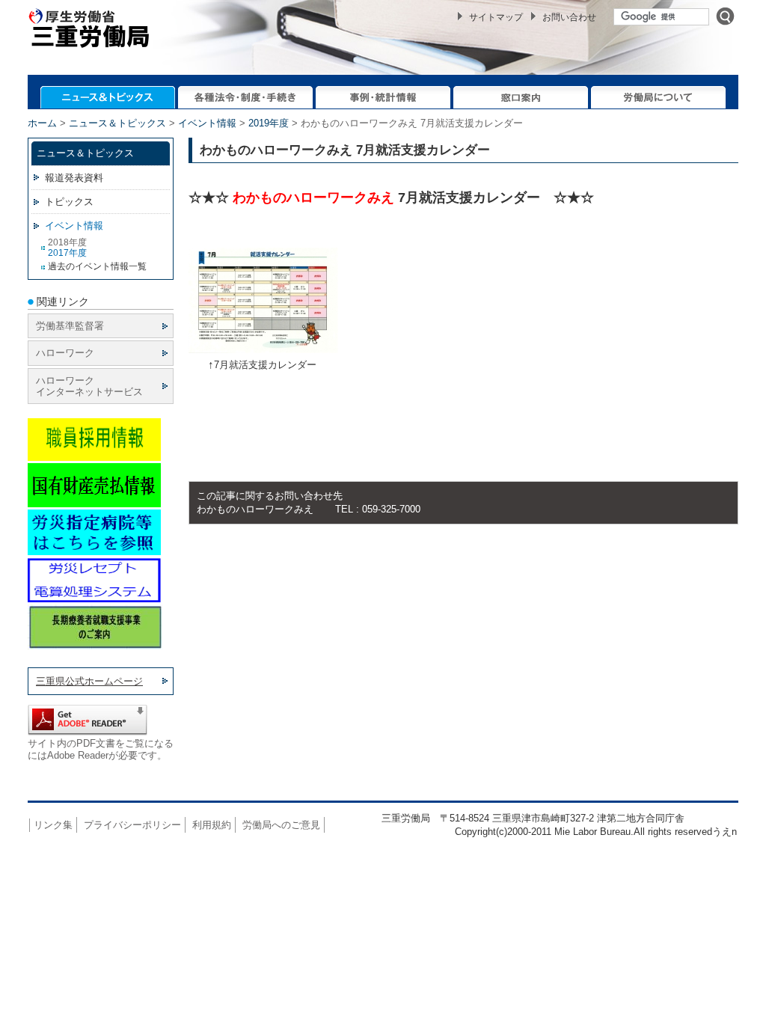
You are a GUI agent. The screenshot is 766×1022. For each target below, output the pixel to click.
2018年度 (67, 242)
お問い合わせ (569, 17)
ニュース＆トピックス (117, 123)
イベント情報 (207, 123)
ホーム (42, 123)
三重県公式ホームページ (89, 681)
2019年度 (268, 123)
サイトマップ (496, 17)
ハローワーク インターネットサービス (89, 386)
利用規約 (211, 824)
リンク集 (53, 824)
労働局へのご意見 (281, 824)
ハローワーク (65, 352)
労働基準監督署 (70, 325)
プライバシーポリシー (132, 824)
